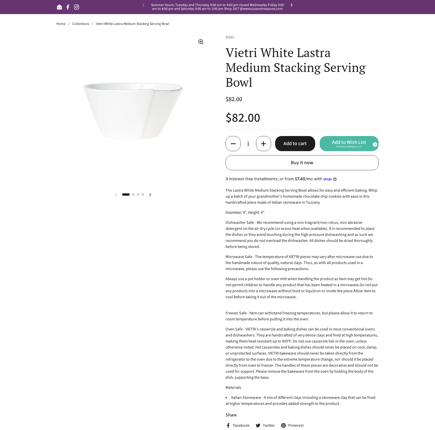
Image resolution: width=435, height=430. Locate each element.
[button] (233, 143)
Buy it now (302, 162)
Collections (80, 23)
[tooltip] (375, 144)
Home (60, 23)
